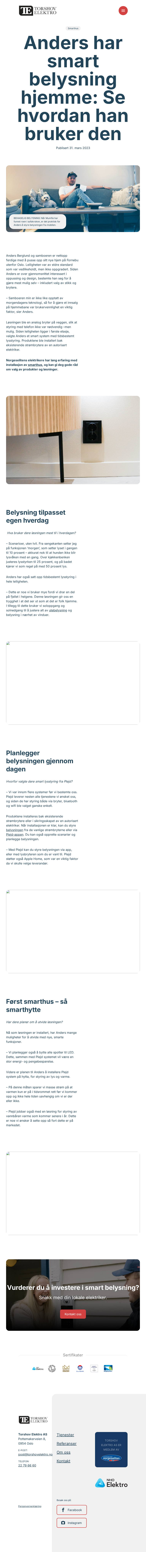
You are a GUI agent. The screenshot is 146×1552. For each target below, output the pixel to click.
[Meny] (123, 10)
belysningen (14, 830)
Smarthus (73, 28)
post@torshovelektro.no (34, 1454)
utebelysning (58, 610)
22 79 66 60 (27, 1465)
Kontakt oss (73, 1314)
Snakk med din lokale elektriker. (73, 1297)
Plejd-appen (14, 834)
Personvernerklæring (29, 1506)
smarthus (35, 365)
